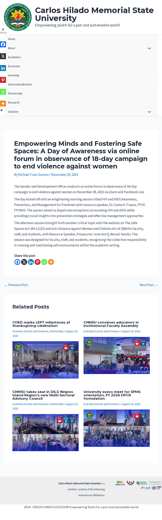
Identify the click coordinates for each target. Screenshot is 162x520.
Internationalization (20, 84)
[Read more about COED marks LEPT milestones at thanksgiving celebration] (45, 359)
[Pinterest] (37, 262)
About (11, 48)
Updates (13, 111)
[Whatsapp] (44, 262)
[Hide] (1, 110)
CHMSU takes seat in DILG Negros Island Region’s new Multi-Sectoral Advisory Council (43, 395)
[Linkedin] (31, 262)
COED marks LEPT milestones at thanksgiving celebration (41, 324)
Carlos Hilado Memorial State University (94, 14)
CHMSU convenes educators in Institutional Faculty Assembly (111, 324)
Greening (13, 75)
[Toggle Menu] (148, 49)
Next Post (148, 285)
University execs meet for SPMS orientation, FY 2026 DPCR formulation (112, 395)
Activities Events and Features (30, 331)
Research (14, 102)
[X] (24, 262)
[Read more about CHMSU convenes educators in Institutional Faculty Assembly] (117, 355)
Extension (14, 66)
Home (11, 39)
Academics (14, 57)
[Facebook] (17, 262)
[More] (51, 262)
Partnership (15, 93)
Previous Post (16, 285)
